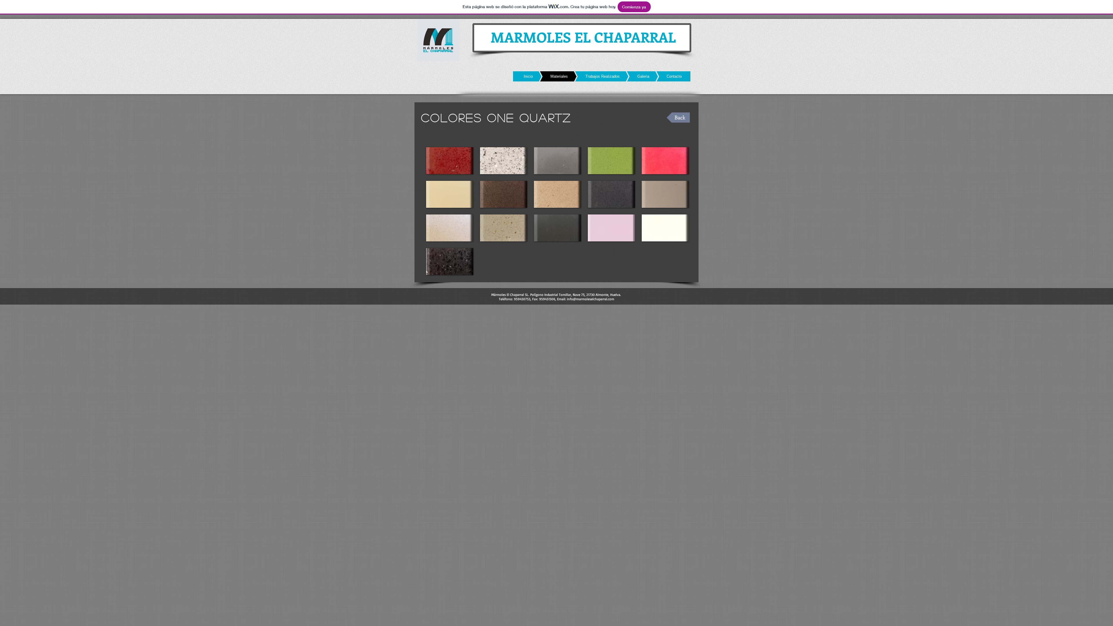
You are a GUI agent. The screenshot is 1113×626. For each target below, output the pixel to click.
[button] (449, 160)
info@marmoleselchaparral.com (590, 299)
